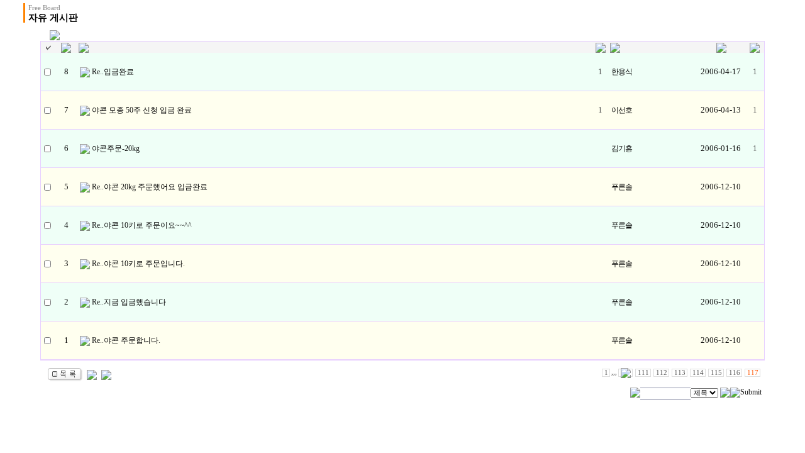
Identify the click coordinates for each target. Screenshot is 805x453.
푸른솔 (621, 186)
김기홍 (621, 148)
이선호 (621, 110)
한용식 (621, 71)
